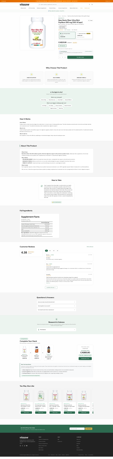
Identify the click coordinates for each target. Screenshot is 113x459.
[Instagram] (20, 445)
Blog (77, 445)
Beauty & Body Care (73, 8)
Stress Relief (60, 99)
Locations (78, 441)
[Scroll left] (20, 402)
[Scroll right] (93, 402)
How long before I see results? (44, 305)
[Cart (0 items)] (92, 4)
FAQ (58, 439)
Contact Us (108, 1)
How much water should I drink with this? (46, 302)
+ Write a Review (89, 246)
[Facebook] (22, 445)
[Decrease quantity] (60, 57)
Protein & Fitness (52, 8)
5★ (50, 250)
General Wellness (68, 99)
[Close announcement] (111, 1)
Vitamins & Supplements (41, 8)
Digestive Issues (53, 108)
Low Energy (44, 105)
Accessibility (90, 454)
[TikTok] (24, 445)
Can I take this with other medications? (46, 309)
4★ (53, 250)
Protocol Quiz (32, 8)
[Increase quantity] (65, 57)
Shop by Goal (23, 8)
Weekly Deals (87, 8)
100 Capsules (62, 45)
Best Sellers (41, 447)
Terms (86, 454)
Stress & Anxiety (59, 105)
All (46, 250)
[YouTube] (26, 445)
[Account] (89, 4)
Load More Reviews (50, 287)
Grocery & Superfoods (62, 8)
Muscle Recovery (52, 99)
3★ (57, 250)
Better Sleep (43, 99)
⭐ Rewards (3, 1)
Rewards (78, 443)
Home (59, 16)
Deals (81, 8)
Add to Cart (81, 57)
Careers (78, 447)
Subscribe (89, 428)
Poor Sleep (51, 105)
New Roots (64, 16)
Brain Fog (61, 108)
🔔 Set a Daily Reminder (56, 202)
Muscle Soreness (68, 105)
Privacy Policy (81, 454)
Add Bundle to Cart (85, 358)
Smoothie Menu (80, 449)
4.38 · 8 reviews (67, 29)
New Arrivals (41, 449)
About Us (78, 439)
